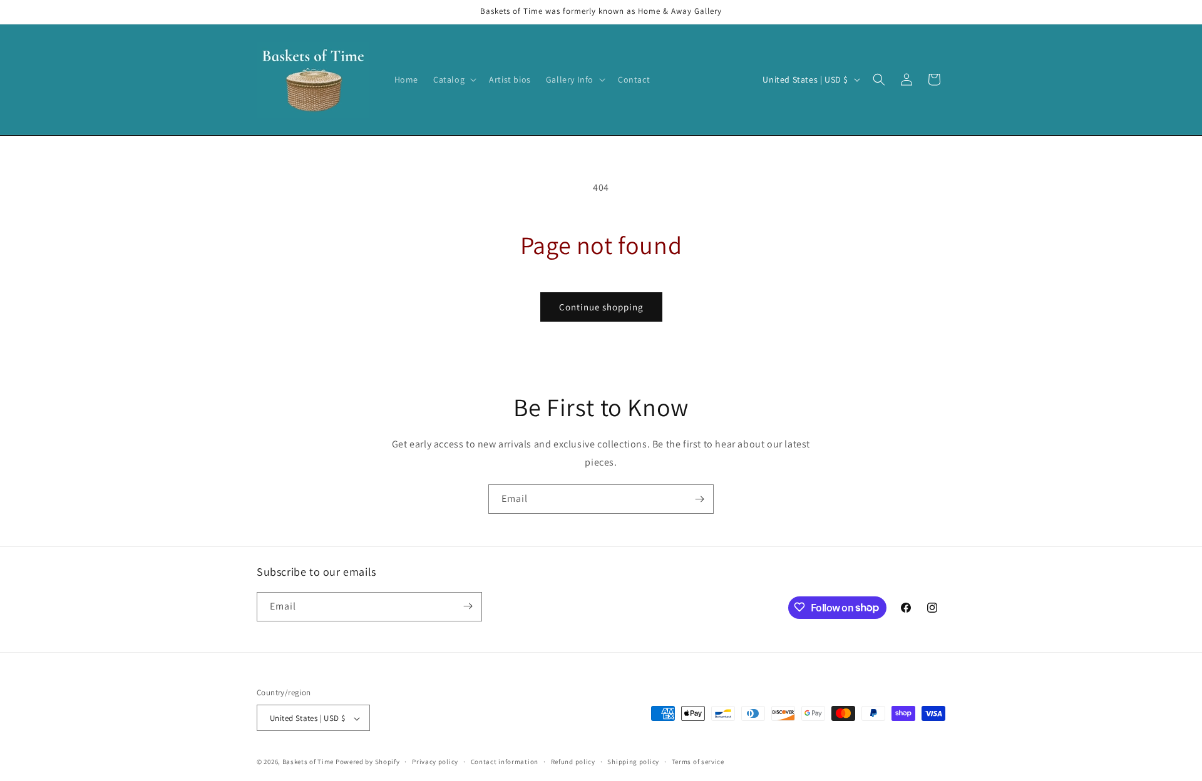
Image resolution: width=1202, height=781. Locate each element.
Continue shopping (601, 307)
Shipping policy (633, 761)
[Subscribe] (699, 499)
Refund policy (573, 761)
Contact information (504, 761)
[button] (453, 79)
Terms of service (698, 761)
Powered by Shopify (368, 762)
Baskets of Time (308, 762)
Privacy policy (435, 761)
